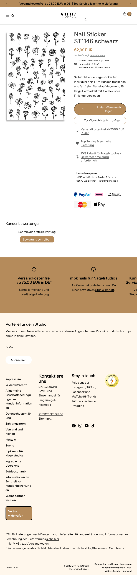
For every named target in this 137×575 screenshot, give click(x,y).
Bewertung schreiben (37, 239)
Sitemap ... (45, 418)
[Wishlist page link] (85, 19)
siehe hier (52, 539)
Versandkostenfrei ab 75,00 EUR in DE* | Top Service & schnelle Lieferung (68, 3)
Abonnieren (19, 360)
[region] (68, 4)
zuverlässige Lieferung (34, 294)
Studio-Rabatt (104, 290)
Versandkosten (97, 55)
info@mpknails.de (51, 414)
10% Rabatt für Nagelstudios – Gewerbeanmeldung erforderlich (101, 156)
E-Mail (10, 347)
